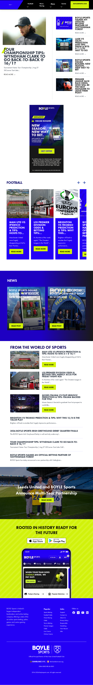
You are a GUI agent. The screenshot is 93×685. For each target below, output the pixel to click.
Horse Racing (42, 5)
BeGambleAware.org (56, 662)
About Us (63, 618)
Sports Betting (48, 612)
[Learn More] (36, 540)
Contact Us (63, 615)
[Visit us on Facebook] (74, 612)
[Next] (84, 182)
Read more (49, 365)
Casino (63, 4)
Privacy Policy (64, 620)
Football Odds (48, 615)
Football (30, 4)
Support (62, 612)
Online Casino (48, 634)
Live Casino (47, 631)
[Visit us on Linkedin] (87, 612)
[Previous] (78, 182)
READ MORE (16, 252)
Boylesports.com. (44, 672)
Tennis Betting (48, 623)
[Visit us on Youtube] (83, 612)
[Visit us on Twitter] (78, 612)
